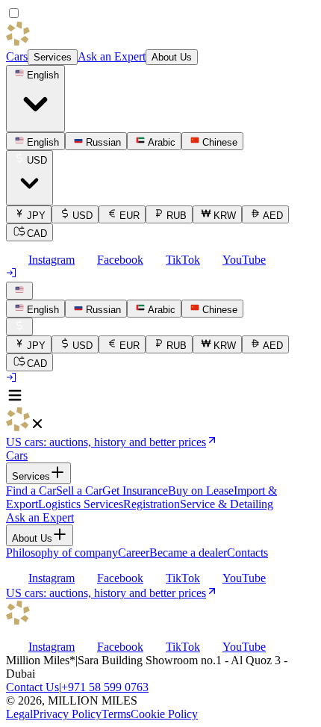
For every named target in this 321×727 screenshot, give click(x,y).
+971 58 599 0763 (105, 687)
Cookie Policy (164, 714)
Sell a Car (79, 490)
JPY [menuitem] (36, 215)
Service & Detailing (226, 504)
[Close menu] (37, 427)
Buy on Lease (201, 490)
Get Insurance (135, 490)
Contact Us (32, 687)
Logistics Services (80, 504)
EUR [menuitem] (129, 215)
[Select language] (19, 291)
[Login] (12, 274)
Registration (151, 504)
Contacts (247, 552)
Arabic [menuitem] (161, 142)
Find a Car (31, 490)
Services (53, 57)
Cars (17, 56)
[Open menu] (15, 400)
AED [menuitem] (273, 215)
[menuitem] (35, 309)
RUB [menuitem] (176, 215)
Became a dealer (188, 552)
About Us (172, 57)
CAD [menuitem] (37, 233)
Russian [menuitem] (103, 142)
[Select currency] (19, 326)
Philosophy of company (62, 552)
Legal (19, 714)
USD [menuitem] (82, 215)
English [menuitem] (43, 142)
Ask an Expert (112, 56)
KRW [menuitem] (225, 215)
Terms (116, 714)
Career (133, 552)
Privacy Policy (67, 714)
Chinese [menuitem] (219, 142)
